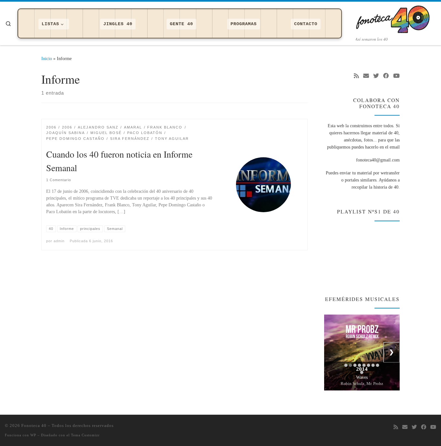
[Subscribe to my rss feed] (356, 76)
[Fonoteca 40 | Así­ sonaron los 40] (395, 18)
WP (33, 435)
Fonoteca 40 (33, 425)
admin (59, 241)
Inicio (46, 58)
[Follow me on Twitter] (376, 76)
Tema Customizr (85, 435)
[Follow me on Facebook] (386, 76)
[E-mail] (366, 76)
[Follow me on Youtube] (396, 76)
